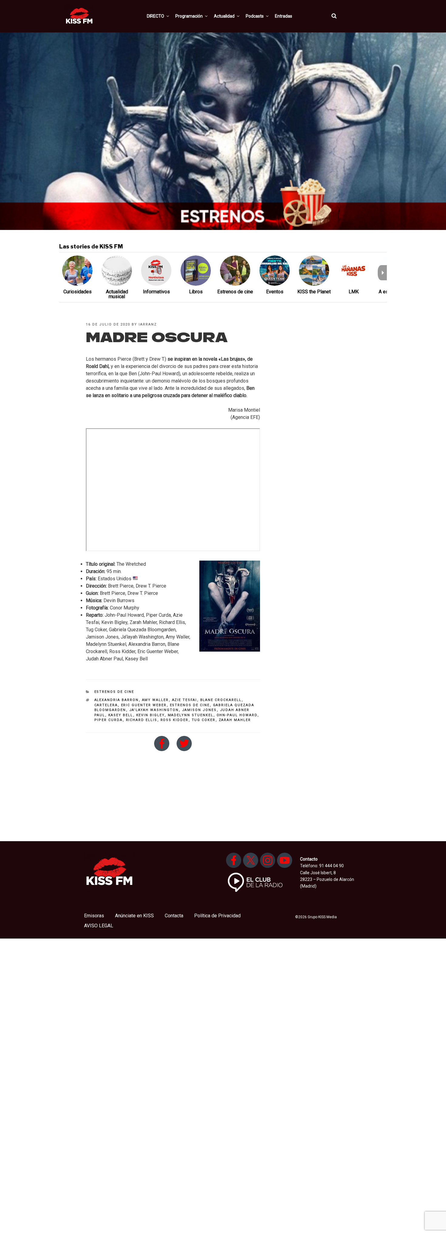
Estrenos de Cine (114, 692)
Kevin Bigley (150, 715)
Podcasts (255, 16)
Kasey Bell (120, 715)
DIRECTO (155, 16)
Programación (189, 16)
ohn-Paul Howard (237, 715)
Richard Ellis (141, 720)
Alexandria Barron (116, 700)
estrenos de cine (190, 705)
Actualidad (224, 16)
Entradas (283, 16)
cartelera (106, 705)
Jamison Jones (199, 710)
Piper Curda (108, 720)
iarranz (148, 324)
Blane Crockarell (221, 700)
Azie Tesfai (184, 700)
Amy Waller (155, 700)
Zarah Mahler (235, 720)
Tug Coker (204, 720)
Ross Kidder (174, 720)
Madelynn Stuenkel (191, 715)
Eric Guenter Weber (144, 705)
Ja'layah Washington (154, 710)
